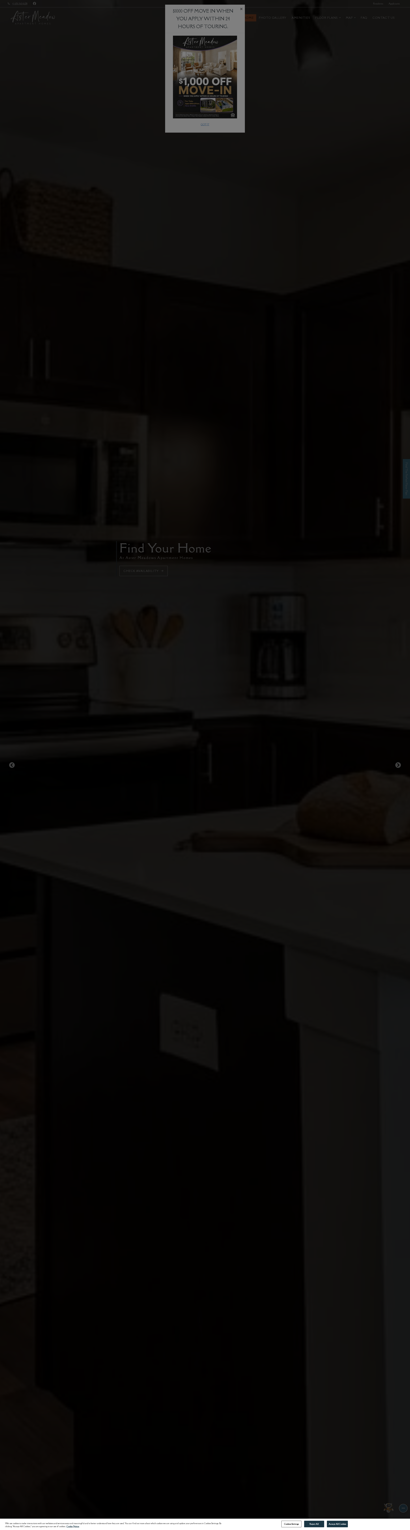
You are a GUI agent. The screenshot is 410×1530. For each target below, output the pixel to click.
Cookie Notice (72, 1526)
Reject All (314, 1523)
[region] (205, 1524)
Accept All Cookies (337, 1523)
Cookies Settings (291, 1523)
